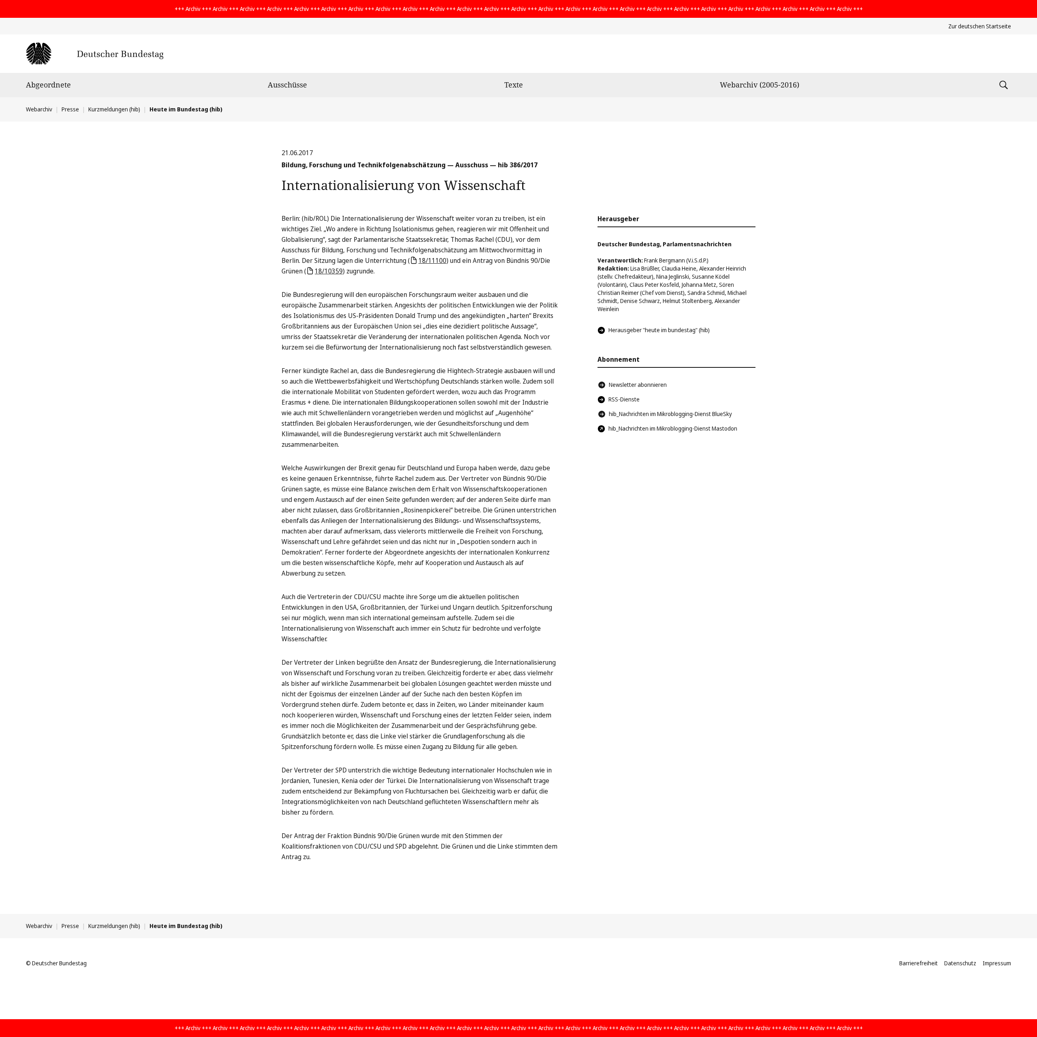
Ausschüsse (287, 85)
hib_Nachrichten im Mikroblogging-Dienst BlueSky (670, 414)
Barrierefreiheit (918, 963)
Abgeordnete (48, 85)
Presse (70, 109)
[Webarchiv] (94, 54)
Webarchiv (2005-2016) (759, 85)
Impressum (997, 963)
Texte (513, 85)
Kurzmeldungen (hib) (114, 109)
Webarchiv (39, 109)
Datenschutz (960, 963)
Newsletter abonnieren (638, 384)
